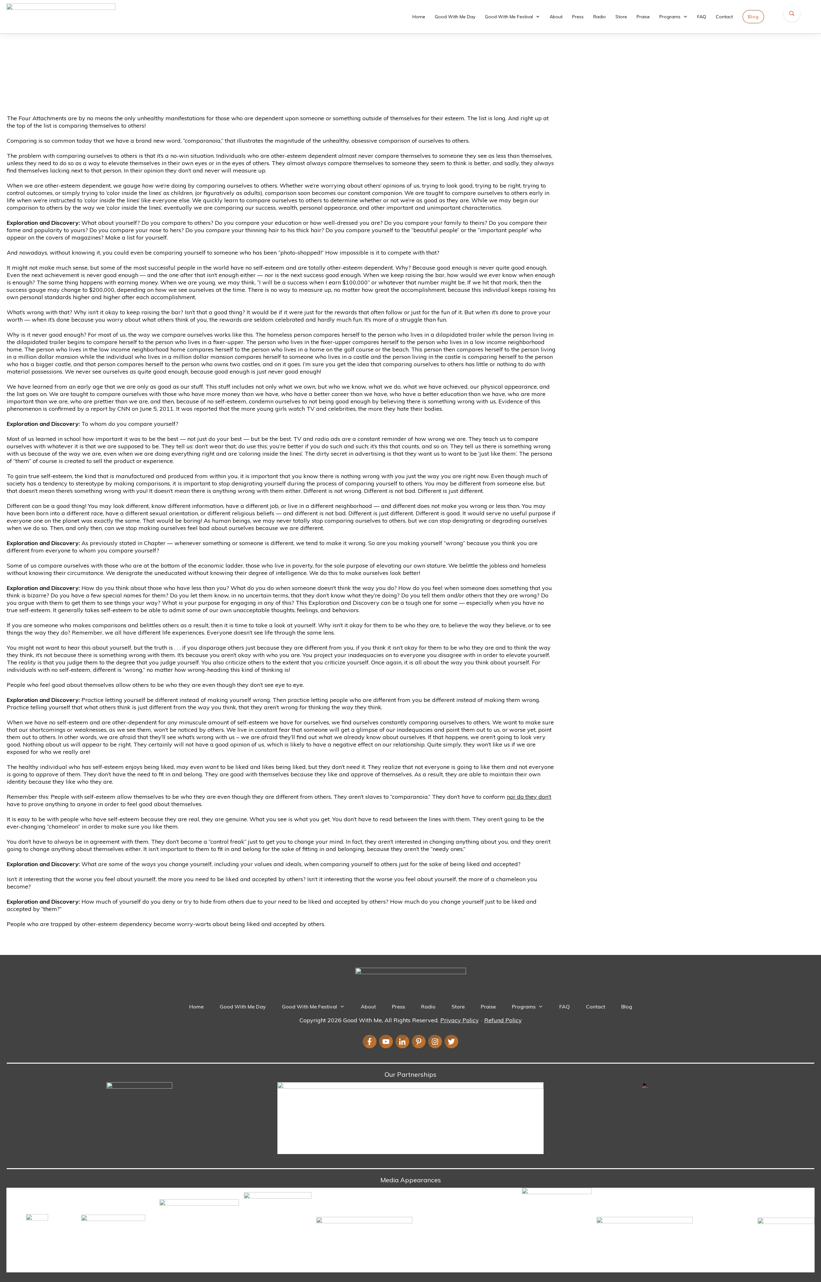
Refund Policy (503, 1020)
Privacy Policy (459, 1020)
